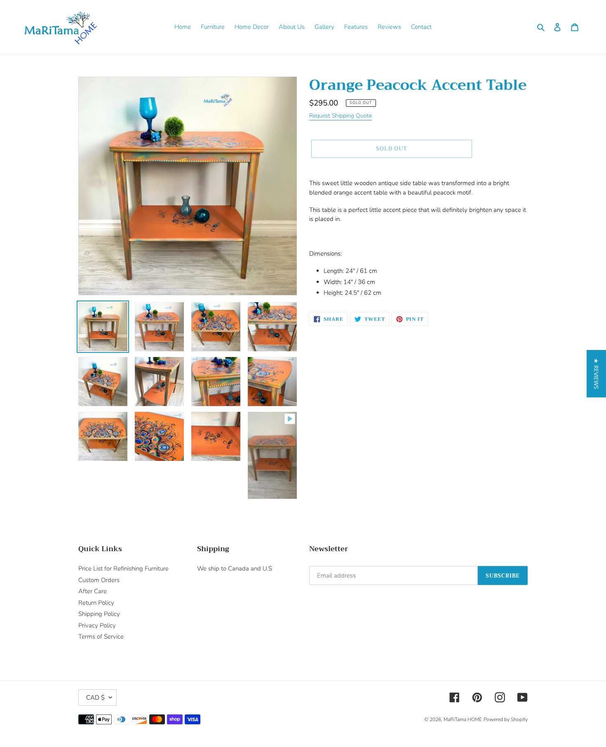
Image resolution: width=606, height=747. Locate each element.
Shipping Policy (99, 614)
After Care (92, 591)
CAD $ (95, 697)
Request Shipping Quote (340, 116)
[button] (596, 373)
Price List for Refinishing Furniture (123, 568)
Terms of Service (101, 636)
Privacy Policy (97, 625)
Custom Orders (99, 580)
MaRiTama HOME (463, 719)
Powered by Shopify (506, 719)
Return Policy (96, 603)
